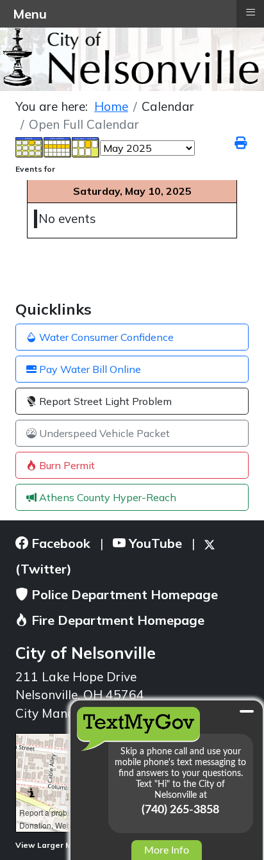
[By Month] (29, 146)
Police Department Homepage (123, 594)
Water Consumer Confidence (105, 337)
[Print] (242, 143)
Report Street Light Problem (104, 401)
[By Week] (58, 146)
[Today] (86, 146)
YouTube (154, 543)
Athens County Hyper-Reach (106, 497)
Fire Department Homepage (116, 620)
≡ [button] (250, 12)
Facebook (59, 543)
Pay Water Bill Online (89, 369)
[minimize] (246, 711)
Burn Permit (66, 465)
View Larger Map (49, 845)
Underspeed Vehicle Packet (103, 433)
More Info (166, 850)
